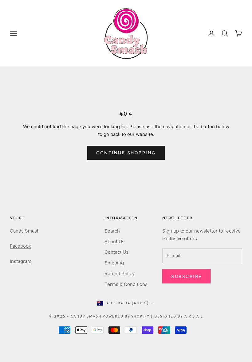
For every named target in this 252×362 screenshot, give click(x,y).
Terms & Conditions (126, 284)
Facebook (20, 246)
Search (112, 231)
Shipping (114, 263)
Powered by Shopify (126, 316)
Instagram (20, 261)
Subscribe (186, 276)
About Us (114, 242)
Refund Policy (119, 273)
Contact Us (116, 252)
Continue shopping (126, 152)
